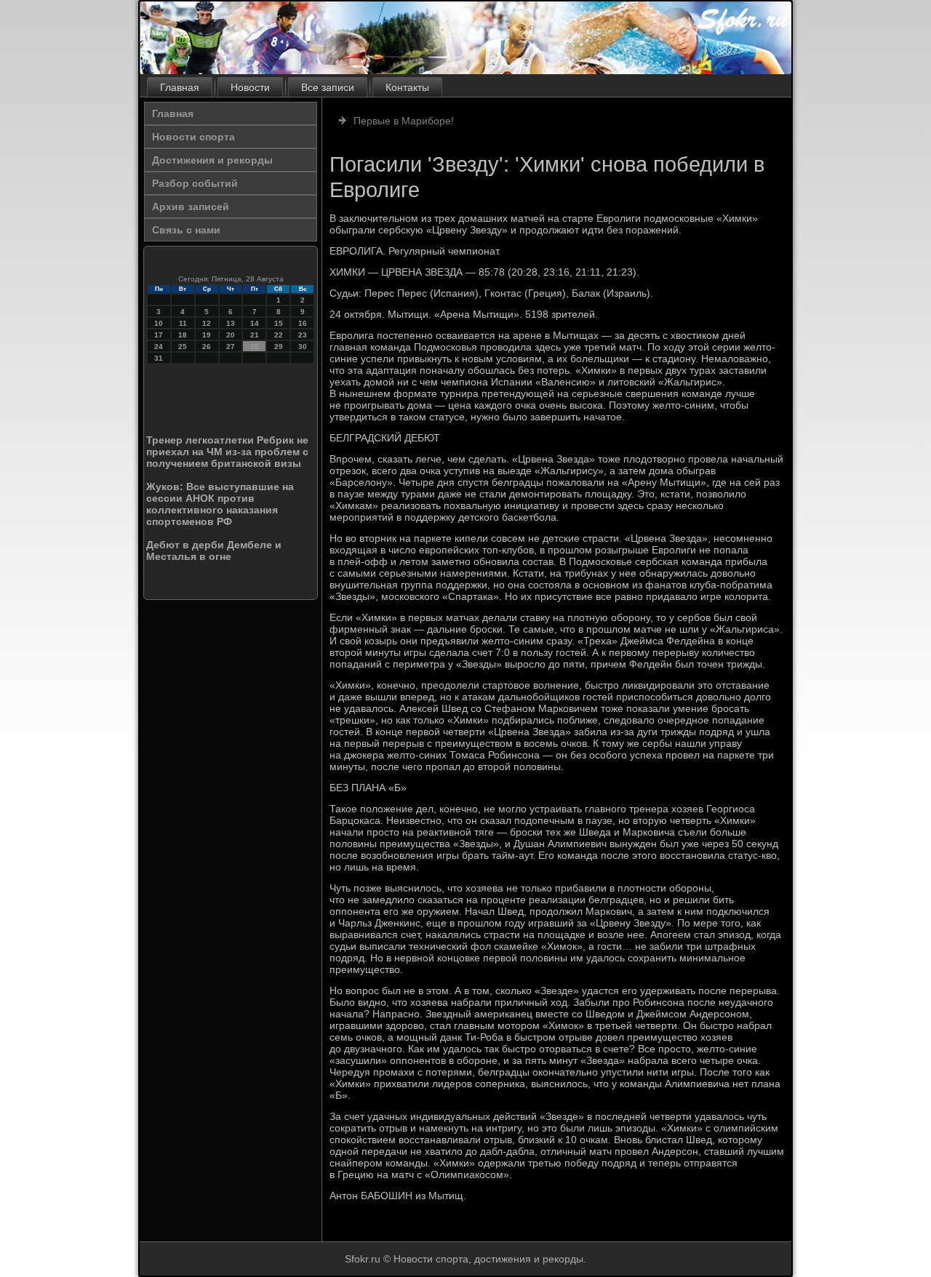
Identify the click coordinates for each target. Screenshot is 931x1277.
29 (278, 347)
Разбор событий (195, 183)
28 (254, 347)
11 (183, 323)
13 (230, 323)
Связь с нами (186, 230)
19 (206, 335)
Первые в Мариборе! (403, 121)
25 (182, 347)
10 (158, 323)
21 (254, 335)
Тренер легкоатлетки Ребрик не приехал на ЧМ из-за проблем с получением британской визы (227, 451)
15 (278, 323)
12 (206, 323)
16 (302, 323)
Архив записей (190, 206)
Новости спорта (193, 137)
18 (182, 335)
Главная (179, 87)
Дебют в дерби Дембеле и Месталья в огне (213, 550)
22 (278, 335)
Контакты (407, 87)
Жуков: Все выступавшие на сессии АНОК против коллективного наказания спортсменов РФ (220, 504)
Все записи (327, 87)
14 (254, 323)
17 (158, 335)
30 (302, 347)
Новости (250, 87)
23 (302, 335)
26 (206, 347)
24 (158, 347)
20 (230, 335)
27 (230, 347)
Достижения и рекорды (212, 160)
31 (158, 358)
